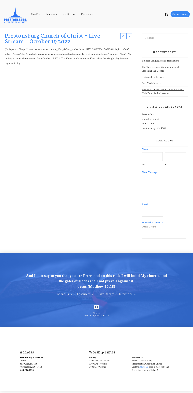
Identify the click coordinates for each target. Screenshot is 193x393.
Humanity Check (152, 222)
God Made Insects (151, 83)
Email (145, 204)
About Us (143, 367)
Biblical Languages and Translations (160, 60)
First (144, 164)
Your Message (149, 172)
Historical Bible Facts (153, 77)
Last (167, 164)
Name (145, 149)
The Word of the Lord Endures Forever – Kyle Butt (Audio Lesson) (163, 91)
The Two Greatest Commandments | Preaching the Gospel (160, 68)
